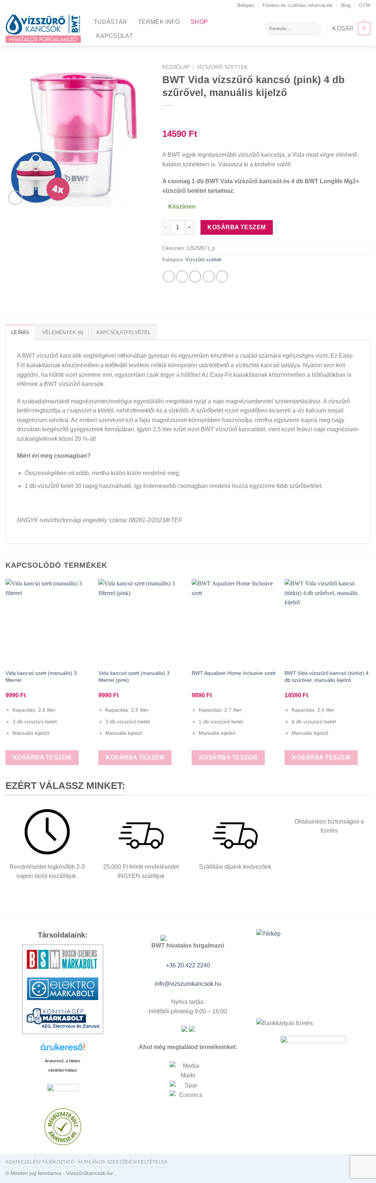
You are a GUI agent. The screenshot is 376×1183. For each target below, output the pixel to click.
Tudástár (110, 22)
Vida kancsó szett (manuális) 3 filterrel (41, 676)
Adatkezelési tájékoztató (40, 1162)
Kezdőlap (175, 67)
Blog (346, 5)
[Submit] (314, 28)
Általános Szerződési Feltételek (122, 1162)
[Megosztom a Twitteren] (182, 276)
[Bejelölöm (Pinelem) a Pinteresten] (209, 276)
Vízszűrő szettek (222, 67)
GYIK (364, 5)
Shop (199, 22)
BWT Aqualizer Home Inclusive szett (233, 673)
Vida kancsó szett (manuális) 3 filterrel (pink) (134, 676)
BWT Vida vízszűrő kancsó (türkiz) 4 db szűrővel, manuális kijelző (327, 676)
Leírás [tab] (20, 332)
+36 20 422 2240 (188, 965)
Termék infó (159, 22)
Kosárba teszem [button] (42, 757)
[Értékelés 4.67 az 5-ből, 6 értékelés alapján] (266, 115)
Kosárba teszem (236, 227)
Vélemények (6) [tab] (63, 332)
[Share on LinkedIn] (222, 276)
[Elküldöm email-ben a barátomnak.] (195, 276)
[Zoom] (15, 198)
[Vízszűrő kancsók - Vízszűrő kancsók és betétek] (44, 28)
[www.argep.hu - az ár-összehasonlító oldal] (63, 1091)
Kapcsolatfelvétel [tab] (124, 332)
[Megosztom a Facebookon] (169, 276)
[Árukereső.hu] (63, 1050)
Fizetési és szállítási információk (298, 5)
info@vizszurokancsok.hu (188, 984)
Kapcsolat (114, 36)
